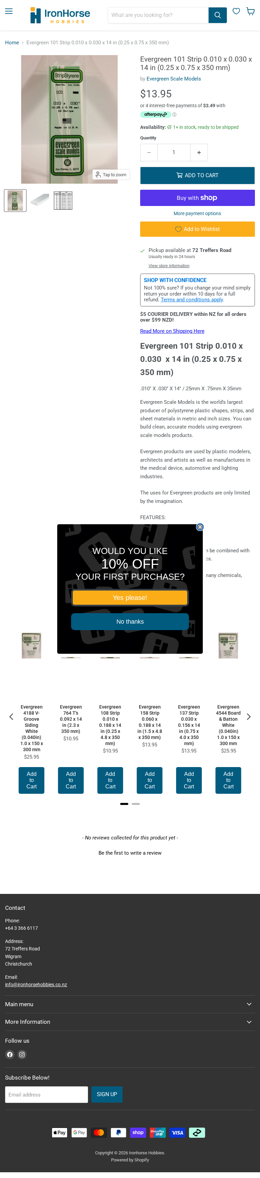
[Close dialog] (200, 527)
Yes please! (130, 597)
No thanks (130, 621)
